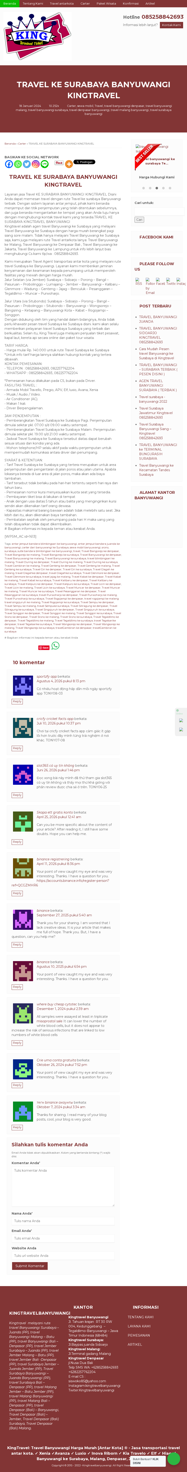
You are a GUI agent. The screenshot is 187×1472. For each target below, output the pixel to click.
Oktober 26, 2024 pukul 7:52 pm (62, 1065)
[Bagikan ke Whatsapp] (55, 647)
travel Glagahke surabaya (65, 573)
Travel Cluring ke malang (67, 562)
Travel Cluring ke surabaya (101, 562)
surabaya (10, 551)
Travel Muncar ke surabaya (36, 591)
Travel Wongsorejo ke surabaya (35, 627)
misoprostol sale (49, 1021)
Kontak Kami (171, 25)
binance (43, 911)
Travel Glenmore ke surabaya (23, 576)
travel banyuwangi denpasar (124, 106)
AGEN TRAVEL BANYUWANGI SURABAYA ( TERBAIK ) (158, 385)
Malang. (25, 1428)
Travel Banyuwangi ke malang (24, 558)
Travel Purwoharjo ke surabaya (24, 598)
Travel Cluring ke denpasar (32, 562)
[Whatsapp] (18, 164)
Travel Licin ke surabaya (49, 587)
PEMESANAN (139, 1335)
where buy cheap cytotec (57, 1004)
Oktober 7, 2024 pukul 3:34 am (61, 1107)
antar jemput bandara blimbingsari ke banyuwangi (44, 543)
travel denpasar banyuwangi (89, 110)
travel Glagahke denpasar (32, 573)
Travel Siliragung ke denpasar (89, 606)
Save (46, 647)
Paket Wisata (106, 3)
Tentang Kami (33, 3)
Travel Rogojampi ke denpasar (64, 598)
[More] (69, 164)
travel (76, 551)
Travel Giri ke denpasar (47, 569)
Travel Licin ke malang (19, 587)
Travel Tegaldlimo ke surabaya (74, 620)
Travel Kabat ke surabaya (35, 580)
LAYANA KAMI (139, 1326)
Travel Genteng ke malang (94, 565)
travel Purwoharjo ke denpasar (58, 595)
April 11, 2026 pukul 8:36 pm (58, 864)
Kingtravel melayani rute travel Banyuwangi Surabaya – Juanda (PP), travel (34, 1327)
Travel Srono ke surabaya (76, 616)
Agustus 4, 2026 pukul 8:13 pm (61, 681)
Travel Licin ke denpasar (106, 584)
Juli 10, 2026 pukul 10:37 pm (59, 723)
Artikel (150, 3)
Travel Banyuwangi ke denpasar (100, 554)
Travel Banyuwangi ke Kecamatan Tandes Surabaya (156, 470)
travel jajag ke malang (56, 576)
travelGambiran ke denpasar (74, 627)
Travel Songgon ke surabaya (94, 613)
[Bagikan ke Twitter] (17, 647)
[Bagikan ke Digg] (25, 647)
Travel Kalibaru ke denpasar (70, 580)
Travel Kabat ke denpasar (88, 576)
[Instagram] (36, 164)
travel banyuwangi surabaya (48, 110)
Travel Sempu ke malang (20, 606)
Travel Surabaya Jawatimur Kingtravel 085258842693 (156, 413)
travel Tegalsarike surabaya (35, 624)
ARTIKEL (135, 1345)
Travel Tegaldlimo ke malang (36, 620)
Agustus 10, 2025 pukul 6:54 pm (62, 967)
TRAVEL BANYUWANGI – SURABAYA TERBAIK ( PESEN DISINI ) (158, 369)
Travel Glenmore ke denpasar (101, 573)
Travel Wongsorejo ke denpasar (72, 624)
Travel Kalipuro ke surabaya (71, 584)
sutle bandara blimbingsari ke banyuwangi (45, 551)
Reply (17, 701)
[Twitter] (27, 164)
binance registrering (53, 859)
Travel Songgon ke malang (58, 613)
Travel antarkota (62, 3)
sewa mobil (85, 106)
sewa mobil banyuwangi (85, 547)
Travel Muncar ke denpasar (83, 587)
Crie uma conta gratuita (56, 1060)
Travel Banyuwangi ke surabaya (65, 558)
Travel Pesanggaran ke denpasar (76, 591)
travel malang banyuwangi (130, 110)
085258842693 (163, 16)
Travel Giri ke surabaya (77, 569)
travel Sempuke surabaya (53, 606)
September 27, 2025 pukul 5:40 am (64, 915)
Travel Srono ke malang (44, 616)
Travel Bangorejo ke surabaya (60, 554)
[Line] (45, 164)
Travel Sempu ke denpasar (97, 602)
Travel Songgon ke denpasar (22, 613)
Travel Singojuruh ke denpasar (54, 609)
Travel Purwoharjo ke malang (98, 595)
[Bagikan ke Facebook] (8, 647)
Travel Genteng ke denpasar (58, 565)
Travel (99, 106)
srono (105, 547)
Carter (85, 3)
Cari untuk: (144, 203)
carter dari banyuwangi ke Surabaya (45, 547)
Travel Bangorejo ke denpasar (100, 551)
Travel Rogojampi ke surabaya (60, 602)
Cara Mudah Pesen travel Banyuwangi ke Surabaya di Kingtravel (156, 353)
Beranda (9, 3)
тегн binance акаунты (55, 1102)
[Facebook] (9, 164)
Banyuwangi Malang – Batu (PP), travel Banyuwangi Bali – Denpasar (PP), (33, 1341)
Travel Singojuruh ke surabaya (94, 609)
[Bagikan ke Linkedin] (33, 647)
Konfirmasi (131, 3)
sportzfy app (47, 676)
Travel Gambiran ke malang (22, 565)
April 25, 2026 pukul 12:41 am (59, 817)
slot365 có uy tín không (55, 766)
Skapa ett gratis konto (55, 812)
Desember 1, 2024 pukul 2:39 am (63, 1009)
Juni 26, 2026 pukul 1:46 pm (58, 770)
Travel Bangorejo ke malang (22, 554)
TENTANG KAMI (141, 1317)
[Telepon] (181, 730)
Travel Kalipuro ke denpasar (35, 584)
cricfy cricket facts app (55, 719)
